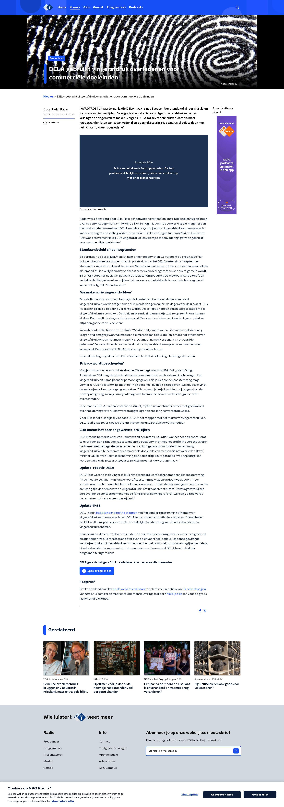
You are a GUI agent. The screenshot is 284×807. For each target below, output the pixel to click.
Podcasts (136, 7)
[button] (237, 7)
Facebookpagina (194, 589)
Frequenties (51, 741)
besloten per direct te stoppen (116, 512)
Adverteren (107, 761)
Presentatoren (53, 754)
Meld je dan (174, 593)
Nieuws (75, 7)
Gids (86, 7)
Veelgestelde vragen (113, 748)
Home (62, 7)
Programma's (116, 7)
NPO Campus (108, 767)
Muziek (48, 761)
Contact (104, 741)
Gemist (98, 7)
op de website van (129, 589)
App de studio (108, 754)
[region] (144, 171)
